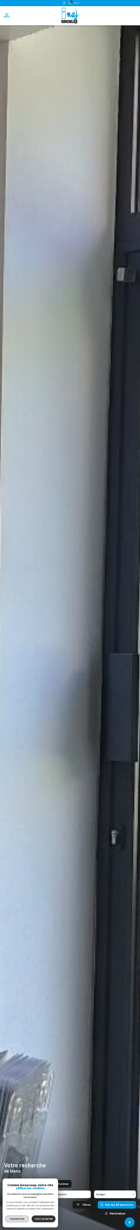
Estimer (63, 1184)
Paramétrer (17, 1218)
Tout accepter (43, 1218)
